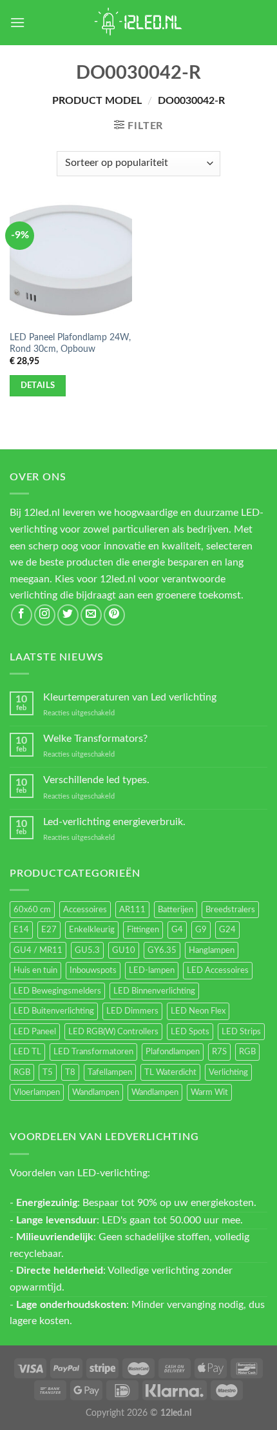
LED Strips (241, 1032)
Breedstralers (230, 910)
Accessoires (85, 910)
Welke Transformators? (95, 738)
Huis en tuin (35, 970)
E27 (49, 930)
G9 (201, 930)
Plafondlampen (173, 1052)
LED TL (27, 1052)
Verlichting (228, 1072)
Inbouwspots (93, 970)
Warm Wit (209, 1092)
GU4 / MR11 (38, 950)
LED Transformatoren (93, 1052)
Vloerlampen (37, 1092)
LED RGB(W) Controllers (113, 1032)
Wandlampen (95, 1092)
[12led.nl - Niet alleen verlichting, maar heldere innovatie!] (138, 22)
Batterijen (175, 910)
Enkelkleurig (92, 930)
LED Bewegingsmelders (57, 991)
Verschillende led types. (96, 780)
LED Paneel (35, 1032)
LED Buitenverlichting (54, 1011)
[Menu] (17, 22)
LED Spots (190, 1032)
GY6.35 (162, 950)
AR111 (132, 910)
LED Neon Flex (198, 1011)
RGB (247, 1052)
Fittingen (143, 930)
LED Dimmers (132, 1011)
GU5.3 (87, 950)
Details (38, 385)
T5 (48, 1072)
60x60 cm (32, 910)
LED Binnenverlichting (154, 991)
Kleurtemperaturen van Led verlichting (129, 697)
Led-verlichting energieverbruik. (114, 822)
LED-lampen (152, 970)
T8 (70, 1072)
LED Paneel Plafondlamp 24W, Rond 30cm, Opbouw (70, 343)
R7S (219, 1052)
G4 (177, 930)
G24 (227, 930)
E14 (21, 930)
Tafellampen (110, 1072)
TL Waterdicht (170, 1072)
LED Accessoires (218, 970)
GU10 (123, 950)
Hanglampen (211, 950)
